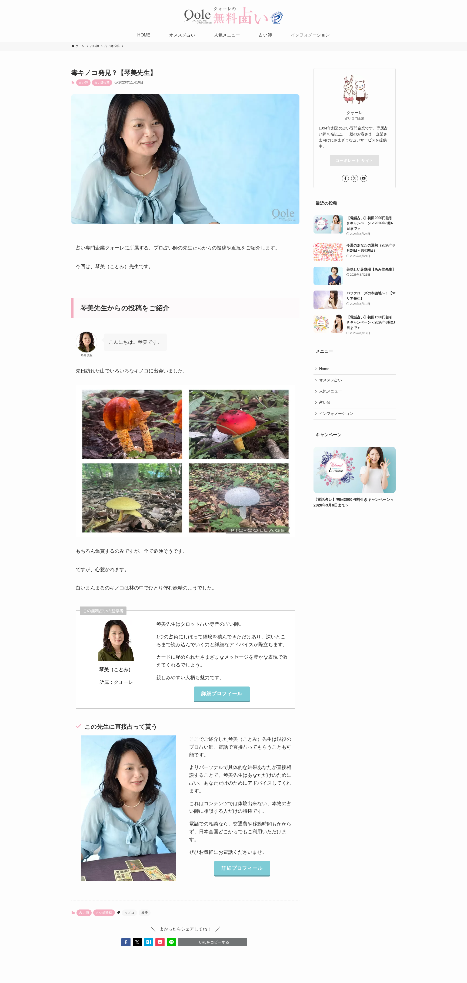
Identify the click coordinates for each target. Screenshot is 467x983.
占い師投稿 (102, 82)
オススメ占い (330, 380)
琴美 (144, 913)
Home (324, 368)
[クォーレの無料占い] (233, 15)
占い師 (83, 82)
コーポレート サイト (354, 160)
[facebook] (345, 178)
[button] (126, 942)
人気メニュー (330, 391)
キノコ (129, 913)
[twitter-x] (354, 178)
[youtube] (363, 178)
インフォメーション (336, 414)
